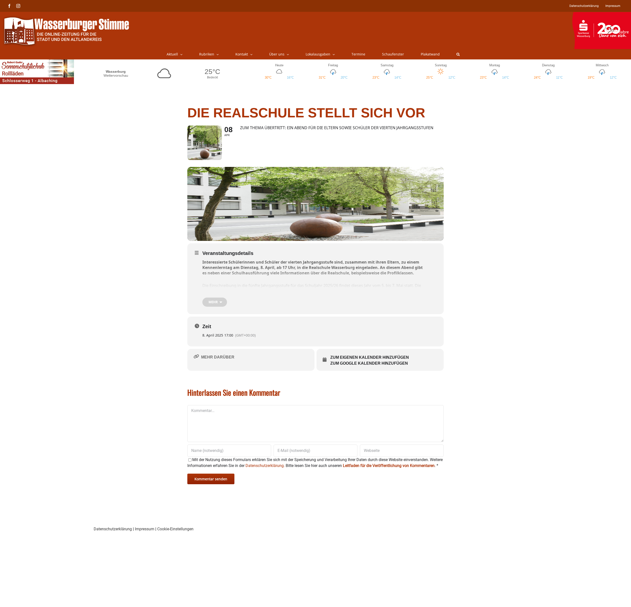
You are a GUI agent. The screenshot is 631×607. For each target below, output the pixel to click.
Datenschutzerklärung (113, 529)
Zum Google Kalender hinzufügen (369, 363)
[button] (458, 54)
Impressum (144, 529)
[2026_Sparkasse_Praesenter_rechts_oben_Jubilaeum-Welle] (601, 15)
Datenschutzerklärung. (265, 465)
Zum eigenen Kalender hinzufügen (369, 357)
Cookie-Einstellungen (175, 529)
